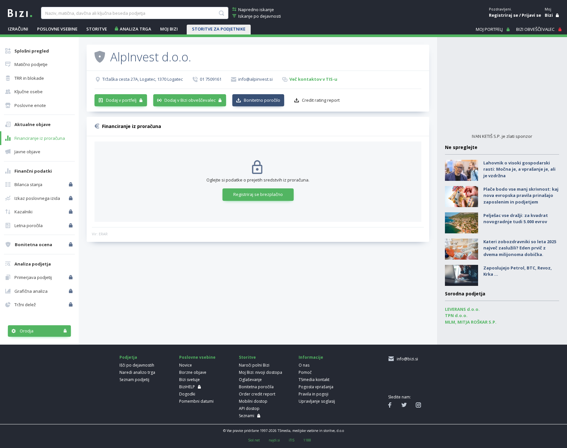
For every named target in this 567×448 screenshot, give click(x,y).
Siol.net (254, 440)
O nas (304, 365)
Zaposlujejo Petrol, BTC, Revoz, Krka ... (517, 271)
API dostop (249, 408)
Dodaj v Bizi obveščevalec (190, 100)
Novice (185, 365)
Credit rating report (321, 100)
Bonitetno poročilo (262, 100)
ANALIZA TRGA (135, 29)
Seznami (246, 415)
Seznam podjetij (134, 379)
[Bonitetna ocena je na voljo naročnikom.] (99, 56)
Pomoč (305, 372)
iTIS (291, 440)
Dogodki (187, 394)
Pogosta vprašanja (316, 387)
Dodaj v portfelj (121, 100)
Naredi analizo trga (137, 372)
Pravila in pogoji (313, 394)
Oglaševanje (250, 379)
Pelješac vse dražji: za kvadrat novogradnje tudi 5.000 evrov (515, 218)
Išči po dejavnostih (136, 365)
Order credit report (257, 394)
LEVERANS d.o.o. (462, 309)
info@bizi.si (406, 359)
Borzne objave (192, 372)
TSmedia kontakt (314, 379)
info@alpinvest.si (255, 79)
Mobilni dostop (253, 401)
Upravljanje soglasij (317, 401)
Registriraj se (503, 15)
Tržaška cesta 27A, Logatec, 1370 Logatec (142, 79)
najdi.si (274, 440)
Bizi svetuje (189, 379)
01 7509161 (210, 79)
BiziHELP (187, 387)
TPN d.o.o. (456, 315)
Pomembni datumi (196, 401)
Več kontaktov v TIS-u (313, 79)
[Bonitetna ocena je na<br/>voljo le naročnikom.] (71, 244)
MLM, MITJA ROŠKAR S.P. (470, 322)
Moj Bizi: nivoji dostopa (260, 372)
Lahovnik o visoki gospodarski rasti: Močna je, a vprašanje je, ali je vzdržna (519, 169)
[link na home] (20, 12)
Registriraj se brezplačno (258, 194)
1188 (307, 440)
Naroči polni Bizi (254, 365)
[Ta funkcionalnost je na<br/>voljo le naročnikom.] (71, 184)
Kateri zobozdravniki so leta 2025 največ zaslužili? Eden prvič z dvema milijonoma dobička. (519, 248)
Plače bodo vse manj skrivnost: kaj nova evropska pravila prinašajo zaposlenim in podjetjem (520, 195)
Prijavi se (531, 15)
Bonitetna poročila (256, 387)
